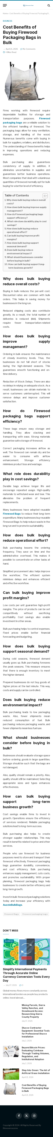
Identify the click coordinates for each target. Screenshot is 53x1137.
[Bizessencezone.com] (28, 5)
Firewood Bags (11, 914)
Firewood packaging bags (35, 914)
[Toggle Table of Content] (43, 195)
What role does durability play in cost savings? (27, 223)
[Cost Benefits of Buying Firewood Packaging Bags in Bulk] (24, 102)
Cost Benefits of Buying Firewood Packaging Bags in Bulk (35, 1088)
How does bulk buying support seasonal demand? (23, 244)
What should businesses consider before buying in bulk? (25, 259)
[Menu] (5, 5)
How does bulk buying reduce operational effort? (22, 230)
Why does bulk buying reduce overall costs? (26, 202)
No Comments (29, 49)
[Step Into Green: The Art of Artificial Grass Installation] (11, 1074)
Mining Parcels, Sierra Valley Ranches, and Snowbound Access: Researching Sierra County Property (33, 1011)
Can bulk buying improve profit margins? (23, 237)
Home (5, 13)
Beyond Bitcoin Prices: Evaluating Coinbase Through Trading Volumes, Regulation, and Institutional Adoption (35, 1053)
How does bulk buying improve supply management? (27, 209)
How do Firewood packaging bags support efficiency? (25, 216)
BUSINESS (7, 21)
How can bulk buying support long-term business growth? (26, 266)
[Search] (48, 5)
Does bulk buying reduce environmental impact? (20, 252)
